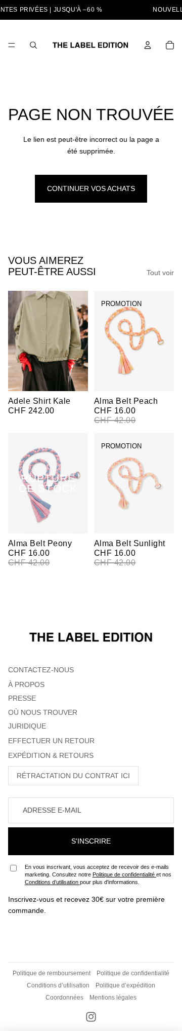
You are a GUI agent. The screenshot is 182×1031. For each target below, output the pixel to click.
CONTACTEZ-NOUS (41, 670)
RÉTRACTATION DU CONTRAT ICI (73, 776)
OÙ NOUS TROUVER (42, 712)
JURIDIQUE (27, 726)
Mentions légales (112, 997)
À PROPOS (26, 684)
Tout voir (160, 273)
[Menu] (11, 45)
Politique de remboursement (51, 973)
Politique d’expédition (125, 985)
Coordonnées (64, 997)
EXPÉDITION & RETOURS (51, 755)
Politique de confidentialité (124, 874)
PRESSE (22, 698)
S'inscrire (91, 841)
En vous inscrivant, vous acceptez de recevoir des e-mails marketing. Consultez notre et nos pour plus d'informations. (98, 875)
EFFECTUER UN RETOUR (51, 741)
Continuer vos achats (91, 188)
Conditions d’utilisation (52, 882)
